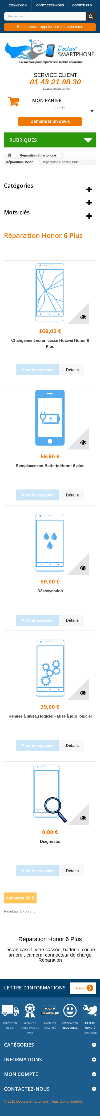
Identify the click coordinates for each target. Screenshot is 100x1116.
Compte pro (82, 5)
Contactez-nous (50, 5)
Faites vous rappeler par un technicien (50, 26)
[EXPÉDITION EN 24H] (10, 1010)
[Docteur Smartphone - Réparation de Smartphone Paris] (50, 51)
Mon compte (21, 1074)
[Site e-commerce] (9, 155)
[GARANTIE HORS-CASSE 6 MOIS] (30, 1010)
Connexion (18, 5)
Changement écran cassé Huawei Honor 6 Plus (50, 343)
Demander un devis (50, 121)
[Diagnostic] (50, 793)
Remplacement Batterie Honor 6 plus (50, 465)
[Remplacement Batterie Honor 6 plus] (50, 417)
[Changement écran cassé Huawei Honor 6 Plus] (50, 292)
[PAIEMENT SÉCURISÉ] (50, 1010)
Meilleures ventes (28, 199)
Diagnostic (50, 841)
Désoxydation (50, 591)
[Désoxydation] (50, 543)
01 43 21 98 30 (55, 82)
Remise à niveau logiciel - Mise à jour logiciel (50, 716)
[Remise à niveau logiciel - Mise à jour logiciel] (50, 668)
